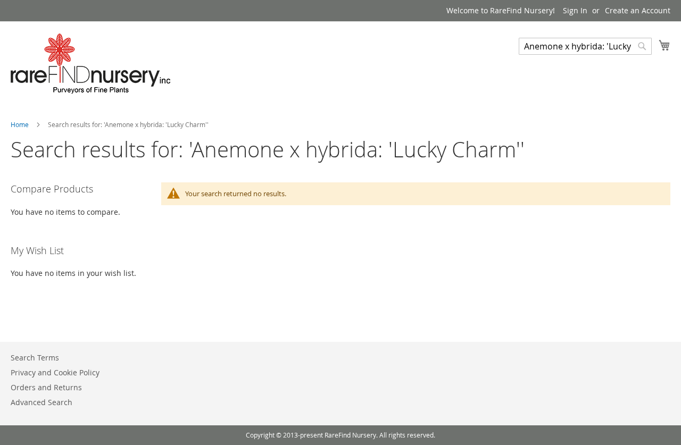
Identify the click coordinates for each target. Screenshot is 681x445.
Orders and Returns (46, 387)
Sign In (575, 10)
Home (20, 124)
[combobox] (585, 46)
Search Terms (35, 357)
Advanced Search (41, 402)
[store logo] (90, 63)
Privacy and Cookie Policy (55, 372)
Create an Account (637, 10)
